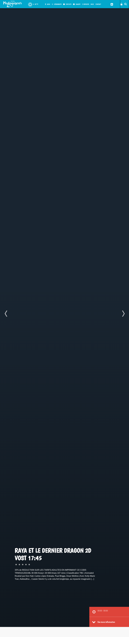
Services (86, 4)
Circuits (68, 4)
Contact (98, 4)
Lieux (48, 4)
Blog (92, 4)
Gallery (77, 4)
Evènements (58, 4)
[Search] (125, 4)
